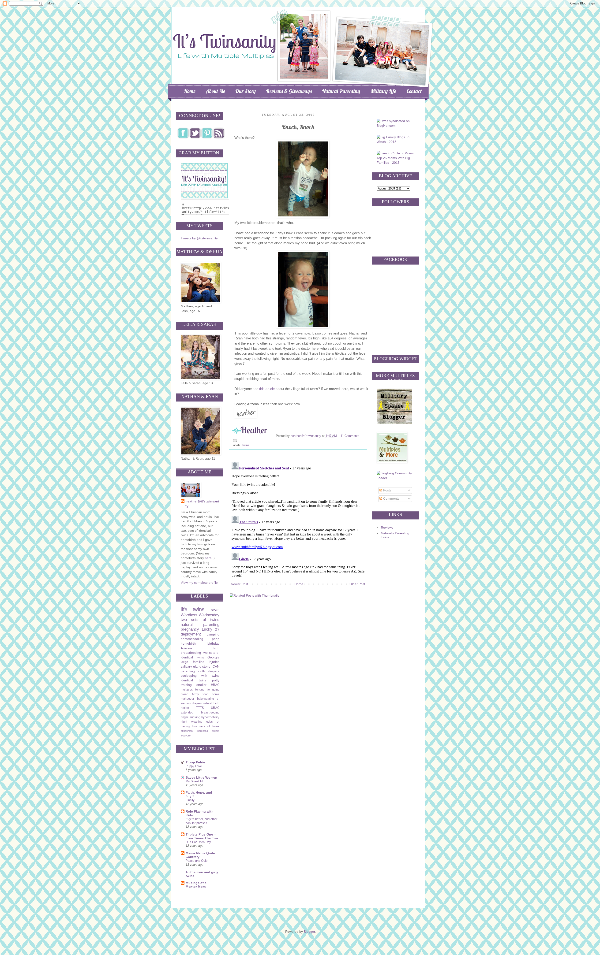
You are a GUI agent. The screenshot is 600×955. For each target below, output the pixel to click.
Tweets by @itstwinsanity (199, 238)
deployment (191, 634)
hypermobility (210, 717)
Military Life (383, 91)
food (205, 694)
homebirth (188, 643)
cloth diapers (208, 671)
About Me (215, 91)
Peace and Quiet (197, 860)
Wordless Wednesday (200, 615)
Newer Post (239, 584)
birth (216, 648)
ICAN (215, 666)
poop (215, 639)
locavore (186, 735)
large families (192, 662)
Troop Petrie (195, 762)
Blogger (309, 931)
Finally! (190, 800)
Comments (390, 498)
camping (213, 634)
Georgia (213, 657)
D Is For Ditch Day (198, 842)
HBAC (215, 685)
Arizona (186, 648)
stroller (201, 685)
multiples (187, 689)
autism (215, 730)
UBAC (215, 708)
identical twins (193, 680)
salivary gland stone (195, 666)
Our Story (245, 91)
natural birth (211, 703)
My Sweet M (194, 781)
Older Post (357, 584)
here (208, 558)
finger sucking (190, 717)
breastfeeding (191, 652)
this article (267, 389)
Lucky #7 (210, 629)
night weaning (191, 721)
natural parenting (200, 624)
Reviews (387, 527)
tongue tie (202, 689)
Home (189, 91)
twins (245, 445)
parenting (188, 671)
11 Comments (350, 436)
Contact (414, 91)
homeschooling (192, 639)
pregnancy (190, 629)
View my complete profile (199, 582)
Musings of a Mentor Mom (196, 884)
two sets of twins (200, 619)
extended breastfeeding (200, 712)
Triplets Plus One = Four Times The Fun (202, 836)
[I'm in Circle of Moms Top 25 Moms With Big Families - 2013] (396, 162)
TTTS (200, 708)
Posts (386, 490)
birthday (213, 643)
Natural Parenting (341, 91)
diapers (197, 703)
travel (214, 610)
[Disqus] (298, 518)
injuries (214, 662)
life (184, 609)
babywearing (205, 698)
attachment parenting (194, 730)
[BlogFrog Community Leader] (396, 478)
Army (195, 694)
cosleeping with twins (200, 675)
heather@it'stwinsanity (306, 436)
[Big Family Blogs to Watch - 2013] (396, 142)
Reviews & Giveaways (289, 91)
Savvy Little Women (201, 777)
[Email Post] (235, 440)
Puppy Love (194, 766)
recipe (185, 708)
